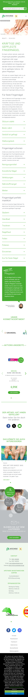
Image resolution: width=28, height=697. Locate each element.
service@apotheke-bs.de (16, 563)
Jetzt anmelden (14, 537)
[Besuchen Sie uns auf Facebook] (8, 630)
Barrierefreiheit (14, 648)
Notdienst (14, 4)
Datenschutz (14, 645)
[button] (26, 330)
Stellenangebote (14, 651)
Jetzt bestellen (14, 392)
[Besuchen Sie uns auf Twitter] (14, 630)
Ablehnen (14, 689)
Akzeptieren (14, 691)
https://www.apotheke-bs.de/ (16, 565)
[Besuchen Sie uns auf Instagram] (20, 630)
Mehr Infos (14, 693)
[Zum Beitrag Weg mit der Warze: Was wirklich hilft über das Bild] (14, 453)
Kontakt (14, 635)
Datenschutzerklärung (16, 687)
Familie (5, 463)
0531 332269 (16, 3)
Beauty (4, 38)
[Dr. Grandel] (10, 333)
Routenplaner (14, 638)
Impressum (14, 642)
